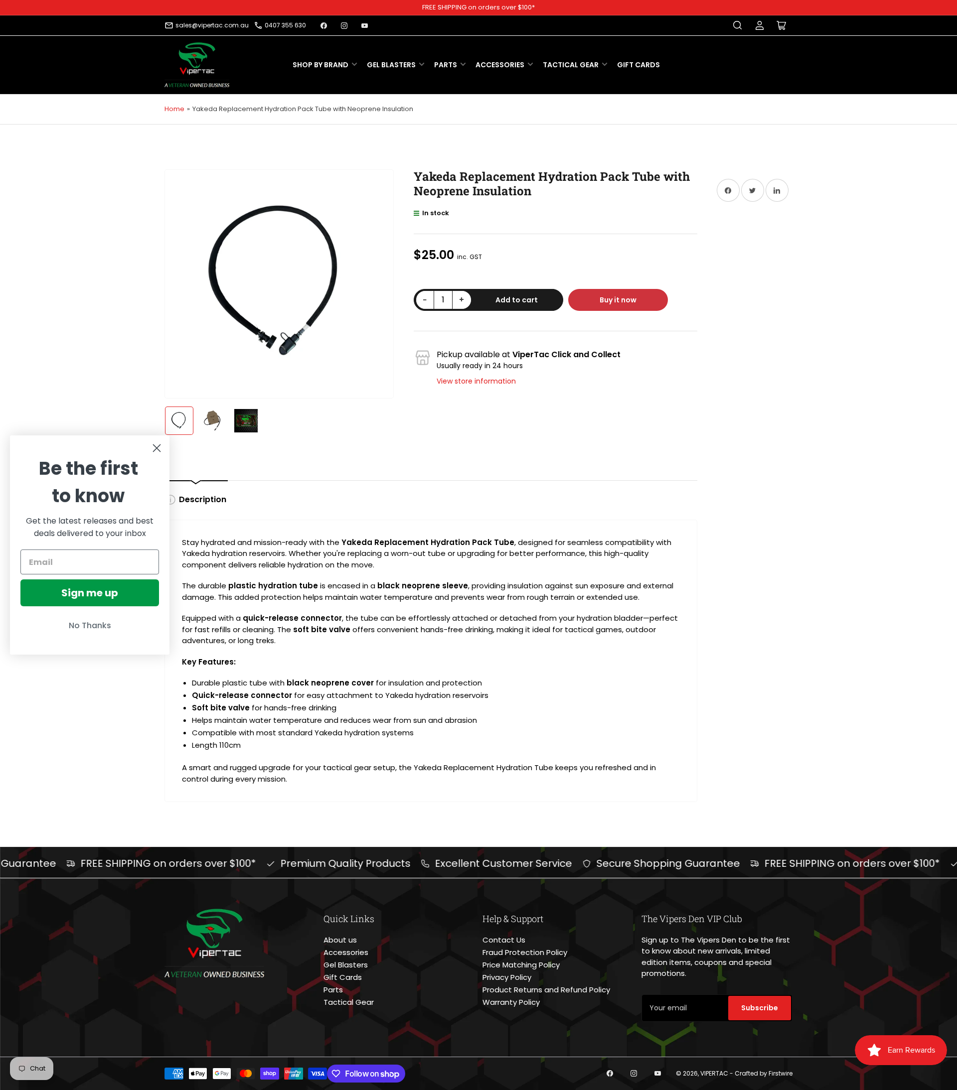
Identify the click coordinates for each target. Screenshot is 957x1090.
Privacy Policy (506, 977)
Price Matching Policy (521, 964)
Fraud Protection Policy (524, 952)
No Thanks (90, 625)
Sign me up (89, 593)
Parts (445, 65)
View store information (476, 381)
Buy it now (618, 300)
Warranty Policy (511, 1002)
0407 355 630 (285, 25)
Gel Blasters (391, 65)
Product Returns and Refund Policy (546, 989)
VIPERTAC (714, 1073)
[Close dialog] (156, 448)
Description (202, 499)
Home (174, 109)
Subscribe (759, 1008)
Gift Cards (638, 65)
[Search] (738, 25)
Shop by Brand (320, 65)
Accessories (500, 65)
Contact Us (503, 940)
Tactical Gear (571, 65)
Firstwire (781, 1073)
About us (340, 940)
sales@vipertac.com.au (212, 25)
